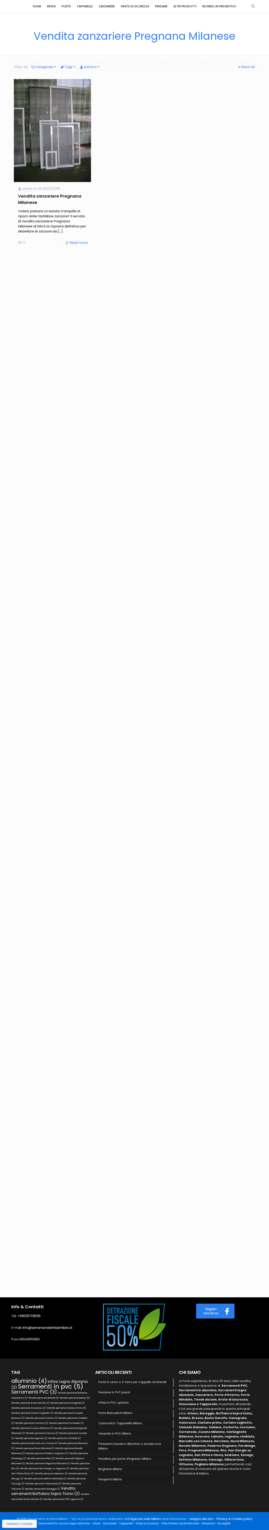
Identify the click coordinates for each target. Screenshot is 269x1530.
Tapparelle (126, 1523)
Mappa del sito (201, 1519)
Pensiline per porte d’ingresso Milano (124, 1459)
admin (27, 188)
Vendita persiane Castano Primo (66, 1408)
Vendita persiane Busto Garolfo (30, 1403)
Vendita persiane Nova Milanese (34, 1448)
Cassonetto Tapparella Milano (120, 1423)
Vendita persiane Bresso (74, 1397)
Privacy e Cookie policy (234, 1519)
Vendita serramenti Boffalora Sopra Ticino (45, 1491)
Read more (79, 242)
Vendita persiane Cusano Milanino (32, 1428)
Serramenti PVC (34, 1392)
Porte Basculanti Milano (115, 1413)
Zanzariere (109, 1523)
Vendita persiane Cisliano (41, 1418)
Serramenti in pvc (50, 1386)
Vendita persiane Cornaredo (66, 1423)
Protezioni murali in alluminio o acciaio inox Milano (129, 1446)
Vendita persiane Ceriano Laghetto (32, 1413)
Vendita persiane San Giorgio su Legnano (44, 1468)
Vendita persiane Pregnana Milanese (48, 1463)
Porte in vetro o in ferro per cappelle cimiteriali (132, 1382)
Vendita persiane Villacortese (43, 1483)
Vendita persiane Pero (40, 1458)
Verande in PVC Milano (114, 1433)
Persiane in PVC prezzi (114, 1392)
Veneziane (208, 1523)
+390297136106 (29, 1316)
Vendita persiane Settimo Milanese (45, 1478)
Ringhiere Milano (110, 1469)
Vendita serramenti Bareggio (42, 1488)
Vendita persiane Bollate (43, 1397)
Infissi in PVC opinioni (113, 1403)
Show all (247, 67)
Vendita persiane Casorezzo (28, 1408)
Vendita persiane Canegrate (67, 1403)
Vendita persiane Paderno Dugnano (47, 1453)
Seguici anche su (210, 1311)
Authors (90, 67)
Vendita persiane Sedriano (51, 1473)
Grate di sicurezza (147, 1523)
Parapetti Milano (110, 1479)
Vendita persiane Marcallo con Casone (34, 1443)
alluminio (29, 1381)
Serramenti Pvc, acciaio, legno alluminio (64, 1523)
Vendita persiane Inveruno (42, 1433)
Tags (69, 67)
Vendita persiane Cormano (31, 1423)
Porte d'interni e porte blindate (180, 1523)
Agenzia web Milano (145, 1519)
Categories (44, 67)
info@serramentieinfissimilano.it (47, 1327)
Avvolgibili (224, 1523)
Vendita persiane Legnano (31, 1438)
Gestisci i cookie (19, 1523)
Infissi (96, 1523)
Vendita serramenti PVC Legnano (63, 1499)
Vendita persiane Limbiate (64, 1438)
